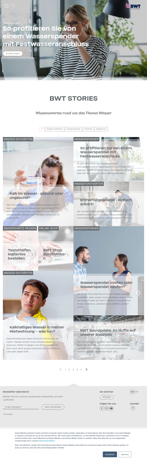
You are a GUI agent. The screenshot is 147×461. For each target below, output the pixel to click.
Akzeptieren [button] (110, 454)
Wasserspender (11, 23)
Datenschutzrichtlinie (46, 440)
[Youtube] (111, 409)
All (42, 129)
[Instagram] (106, 409)
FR (136, 392)
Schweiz (107, 397)
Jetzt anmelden (53, 407)
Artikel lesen (13, 53)
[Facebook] (102, 409)
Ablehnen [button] (125, 454)
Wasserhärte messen (20, 228)
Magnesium (101, 129)
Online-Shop (48, 228)
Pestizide (88, 129)
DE (132, 392)
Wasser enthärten (55, 129)
